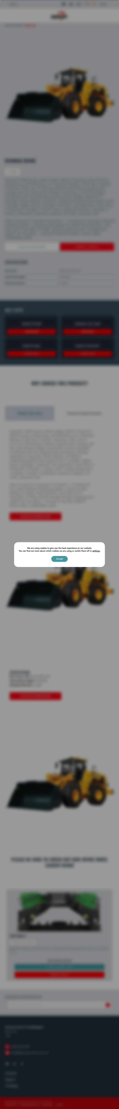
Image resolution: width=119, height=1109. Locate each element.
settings (96, 551)
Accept (59, 558)
